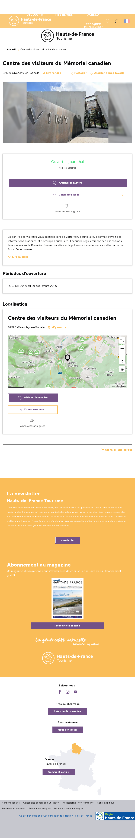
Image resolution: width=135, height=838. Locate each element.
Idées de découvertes (67, 711)
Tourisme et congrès (40, 809)
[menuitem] (27, 21)
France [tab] (49, 759)
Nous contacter (67, 730)
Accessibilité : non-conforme (78, 803)
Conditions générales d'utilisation (41, 803)
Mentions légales (11, 803)
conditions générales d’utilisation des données (45, 526)
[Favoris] (108, 21)
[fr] (127, 21)
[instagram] (68, 692)
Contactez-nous (105, 803)
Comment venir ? (58, 772)
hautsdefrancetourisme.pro (68, 809)
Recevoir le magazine (67, 626)
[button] (117, 21)
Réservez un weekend (13, 809)
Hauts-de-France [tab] (55, 764)
